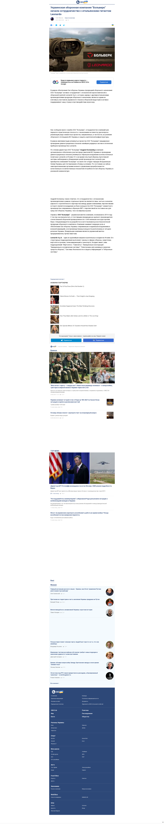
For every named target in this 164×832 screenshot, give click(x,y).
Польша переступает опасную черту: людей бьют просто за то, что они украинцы (74, 643)
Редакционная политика (56, 279)
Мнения (53, 585)
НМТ (83, 757)
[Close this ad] (163, 822)
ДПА (83, 754)
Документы (85, 701)
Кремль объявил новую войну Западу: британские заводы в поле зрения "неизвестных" (74, 663)
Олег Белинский (55, 593)
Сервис (84, 770)
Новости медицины (56, 797)
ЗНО (52, 757)
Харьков (84, 725)
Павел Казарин (54, 612)
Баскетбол (85, 738)
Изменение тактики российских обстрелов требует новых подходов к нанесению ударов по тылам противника (74, 653)
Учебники (84, 751)
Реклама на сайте (55, 701)
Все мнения (54, 683)
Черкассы (53, 730)
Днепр (83, 728)
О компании (54, 695)
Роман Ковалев (55, 677)
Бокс (83, 741)
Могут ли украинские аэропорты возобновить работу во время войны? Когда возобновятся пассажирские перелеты (79, 514)
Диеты (52, 781)
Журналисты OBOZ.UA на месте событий (92, 704)
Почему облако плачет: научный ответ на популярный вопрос (73, 413)
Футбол (53, 738)
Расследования (87, 713)
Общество (85, 716)
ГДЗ (52, 751)
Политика (85, 710)
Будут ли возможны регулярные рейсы (61, 517)
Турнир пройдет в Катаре (57, 404)
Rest (52, 580)
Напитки (84, 778)
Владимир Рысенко (56, 646)
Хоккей (53, 741)
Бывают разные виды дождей (59, 415)
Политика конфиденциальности (90, 698)
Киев (52, 725)
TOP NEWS (54, 451)
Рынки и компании (55, 789)
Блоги (53, 716)
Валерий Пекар (54, 602)
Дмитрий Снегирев (56, 657)
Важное (53, 350)
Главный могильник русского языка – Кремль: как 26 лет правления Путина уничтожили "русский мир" (75, 590)
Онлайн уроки (54, 754)
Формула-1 (54, 743)
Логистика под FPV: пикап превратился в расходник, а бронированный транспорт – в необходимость (74, 674)
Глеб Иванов (59, 18)
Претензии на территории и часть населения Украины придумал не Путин (75, 599)
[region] (82, 115)
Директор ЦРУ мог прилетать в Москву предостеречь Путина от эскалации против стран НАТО (77, 491)
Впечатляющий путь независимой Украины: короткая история (71, 610)
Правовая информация (57, 698)
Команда (84, 695)
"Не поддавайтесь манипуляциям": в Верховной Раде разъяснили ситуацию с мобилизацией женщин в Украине (79, 500)
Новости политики (70, 18)
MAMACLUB (85, 797)
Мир (52, 713)
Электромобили (86, 767)
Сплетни (84, 805)
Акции (52, 770)
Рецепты (53, 778)
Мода (83, 808)
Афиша (52, 805)
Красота (53, 808)
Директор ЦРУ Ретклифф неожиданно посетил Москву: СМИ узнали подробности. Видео (81, 487)
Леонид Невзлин (55, 667)
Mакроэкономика (86, 789)
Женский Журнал (55, 810)
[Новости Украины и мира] (53, 347)
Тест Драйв (54, 767)
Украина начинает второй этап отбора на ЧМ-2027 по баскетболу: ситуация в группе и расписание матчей (75, 401)
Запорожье (54, 728)
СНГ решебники (55, 759)
